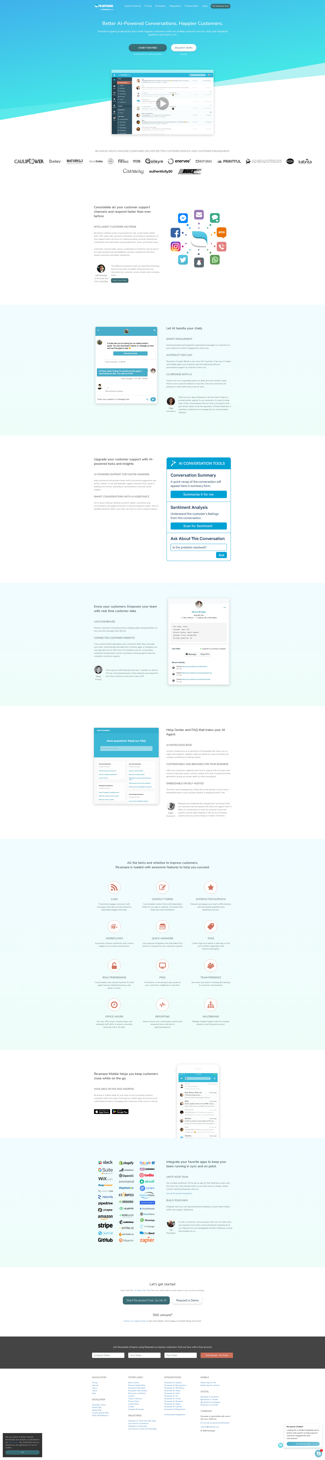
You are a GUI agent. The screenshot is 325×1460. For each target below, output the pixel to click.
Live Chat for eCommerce (138, 1423)
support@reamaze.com (210, 1427)
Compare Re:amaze (136, 1409)
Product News (192, 6)
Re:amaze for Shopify (173, 1382)
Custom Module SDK (100, 1413)
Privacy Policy (133, 1401)
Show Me (183, 54)
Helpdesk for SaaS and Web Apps (142, 1421)
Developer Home (99, 1405)
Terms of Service (135, 1398)
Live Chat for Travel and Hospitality (142, 1429)
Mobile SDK (96, 1410)
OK (22, 1452)
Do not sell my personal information (215, 1423)
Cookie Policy (133, 1404)
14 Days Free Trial (142, 1290)
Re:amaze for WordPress (174, 1388)
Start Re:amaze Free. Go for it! (146, 1300)
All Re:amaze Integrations (174, 1414)
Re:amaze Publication (136, 1388)
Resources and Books (137, 1393)
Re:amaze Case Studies (137, 1390)
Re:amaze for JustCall (173, 1406)
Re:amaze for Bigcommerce (175, 1385)
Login (205, 6)
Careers (131, 1396)
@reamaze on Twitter (209, 1399)
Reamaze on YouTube (209, 1405)
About (94, 1390)
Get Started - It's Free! (217, 1355)
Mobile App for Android (210, 1385)
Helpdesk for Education (137, 1426)
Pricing (148, 6)
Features (132, 6)
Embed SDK (96, 1407)
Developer (160, 6)
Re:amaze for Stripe (172, 1390)
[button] (318, 1453)
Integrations (175, 6)
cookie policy (14, 1442)
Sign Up (95, 1385)
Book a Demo (133, 1382)
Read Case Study (120, 280)
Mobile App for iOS (208, 1382)
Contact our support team (134, 1321)
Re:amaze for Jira (171, 1396)
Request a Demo (187, 1300)
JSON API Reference (100, 1415)
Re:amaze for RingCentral (174, 1409)
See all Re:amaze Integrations (179, 1193)
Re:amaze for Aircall (172, 1398)
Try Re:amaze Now (220, 6)
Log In (94, 1388)
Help (94, 1393)
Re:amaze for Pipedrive (173, 1401)
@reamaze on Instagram (210, 1402)
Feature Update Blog (136, 1385)
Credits (131, 1406)
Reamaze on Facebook (210, 1397)
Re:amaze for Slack (172, 1393)
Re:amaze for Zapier (172, 1404)
